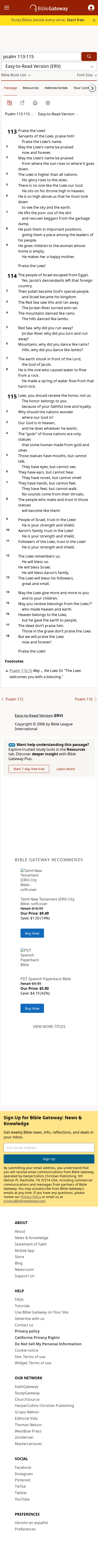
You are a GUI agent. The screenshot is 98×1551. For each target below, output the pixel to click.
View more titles (49, 1026)
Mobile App (24, 1250)
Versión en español (31, 1522)
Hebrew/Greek (56, 87)
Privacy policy (27, 1331)
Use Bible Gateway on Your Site (41, 1312)
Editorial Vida (26, 1418)
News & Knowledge (31, 1237)
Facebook (23, 1467)
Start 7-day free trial (28, 768)
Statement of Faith (31, 1244)
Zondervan (24, 1437)
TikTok (20, 1486)
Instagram (24, 1473)
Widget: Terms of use (33, 1362)
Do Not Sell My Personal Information (48, 1343)
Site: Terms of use (30, 1356)
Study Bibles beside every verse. (48, 19)
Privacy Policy (31, 1197)
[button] (91, 8)
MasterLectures (28, 1443)
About (20, 1231)
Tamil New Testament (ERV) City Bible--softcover (48, 901)
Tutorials (22, 1305)
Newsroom (24, 1269)
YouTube (22, 1499)
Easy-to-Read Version (34, 715)
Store (19, 1256)
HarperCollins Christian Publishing (44, 1405)
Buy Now (32, 933)
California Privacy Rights (37, 1337)
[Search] (89, 56)
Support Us (24, 1275)
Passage (10, 87)
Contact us (24, 1324)
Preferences (25, 1529)
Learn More (66, 768)
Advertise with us (29, 1318)
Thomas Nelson (28, 1424)
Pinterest (23, 1480)
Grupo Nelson (27, 1411)
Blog (19, 1263)
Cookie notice (26, 1350)
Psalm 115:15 (21, 670)
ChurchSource (27, 1399)
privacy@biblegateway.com (24, 1201)
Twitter (21, 1492)
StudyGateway (27, 1393)
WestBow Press (28, 1431)
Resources (31, 87)
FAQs (19, 1299)
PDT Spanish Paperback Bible (46, 978)
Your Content (84, 87)
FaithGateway (26, 1386)
